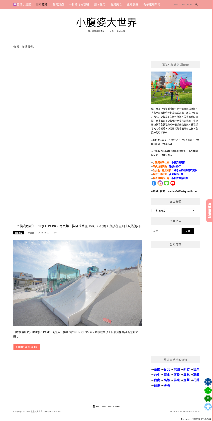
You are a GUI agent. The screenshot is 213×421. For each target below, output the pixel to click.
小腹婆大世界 (106, 22)
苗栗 (196, 369)
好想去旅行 (175, 166)
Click (209, 210)
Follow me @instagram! (108, 406)
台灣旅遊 (58, 4)
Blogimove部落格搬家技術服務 (196, 418)
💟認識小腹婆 (22, 4)
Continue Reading (26, 347)
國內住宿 (100, 4)
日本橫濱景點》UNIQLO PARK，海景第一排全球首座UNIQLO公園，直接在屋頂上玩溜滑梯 (76, 226)
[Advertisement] (77, 142)
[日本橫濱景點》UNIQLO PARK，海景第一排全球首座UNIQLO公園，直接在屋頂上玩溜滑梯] (77, 282)
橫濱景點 (18, 233)
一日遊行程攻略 (79, 4)
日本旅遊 (42, 4)
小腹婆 (31, 232)
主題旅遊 (132, 4)
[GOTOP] (208, 407)
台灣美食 (116, 4)
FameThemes (193, 411)
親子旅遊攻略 (152, 4)
